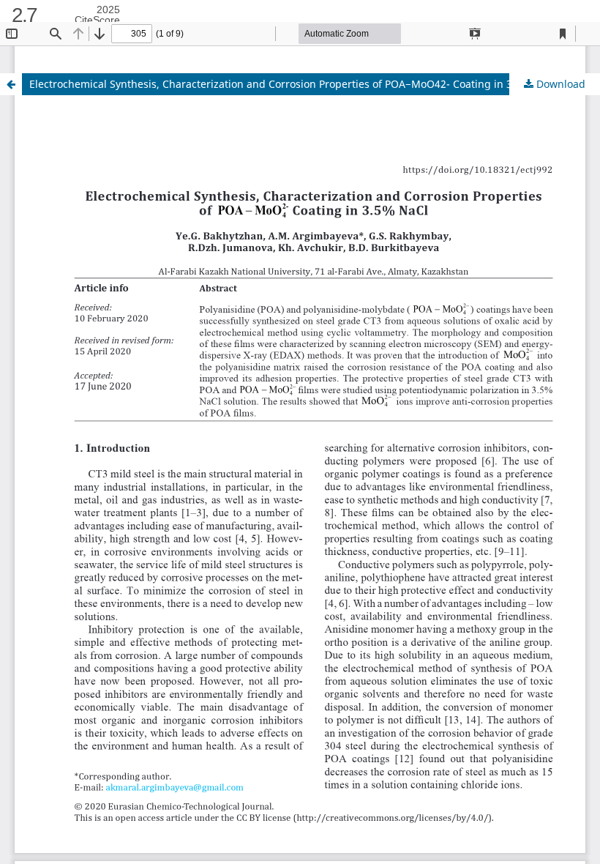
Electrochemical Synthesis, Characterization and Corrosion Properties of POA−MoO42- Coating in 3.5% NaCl (292, 84)
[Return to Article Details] (11, 84)
